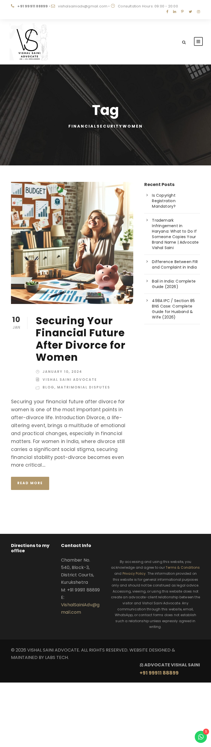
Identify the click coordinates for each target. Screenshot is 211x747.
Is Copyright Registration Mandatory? (164, 201)
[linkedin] (174, 11)
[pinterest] (182, 11)
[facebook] (167, 11)
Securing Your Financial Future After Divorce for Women (81, 339)
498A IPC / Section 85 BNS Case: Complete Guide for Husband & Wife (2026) (173, 309)
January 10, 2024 (62, 371)
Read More (30, 483)
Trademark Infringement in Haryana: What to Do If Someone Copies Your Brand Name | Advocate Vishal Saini (175, 234)
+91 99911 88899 (32, 6)
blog (48, 387)
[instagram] (198, 11)
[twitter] (190, 11)
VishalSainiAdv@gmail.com (80, 608)
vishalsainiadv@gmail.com (82, 6)
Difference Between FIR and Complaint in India (175, 264)
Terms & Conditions (183, 567)
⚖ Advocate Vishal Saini (170, 669)
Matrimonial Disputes (83, 387)
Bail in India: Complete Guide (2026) (174, 283)
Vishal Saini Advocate (70, 379)
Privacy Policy (134, 573)
